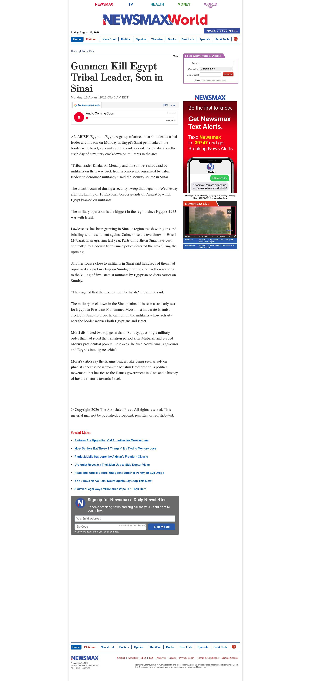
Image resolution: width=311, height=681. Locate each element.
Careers (172, 657)
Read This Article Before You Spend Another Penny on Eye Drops (119, 472)
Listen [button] (187, 236)
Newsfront (109, 39)
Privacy (78, 532)
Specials (204, 39)
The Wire (157, 39)
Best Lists (187, 39)
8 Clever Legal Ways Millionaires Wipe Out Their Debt (110, 489)
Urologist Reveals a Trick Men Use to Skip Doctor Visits (112, 464)
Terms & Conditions (207, 657)
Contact (121, 657)
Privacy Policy (186, 657)
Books (172, 39)
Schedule (221, 236)
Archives (161, 657)
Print (165, 105)
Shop (143, 657)
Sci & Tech (222, 39)
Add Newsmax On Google (89, 105)
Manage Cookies (230, 657)
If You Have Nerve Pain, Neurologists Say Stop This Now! (113, 480)
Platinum (91, 39)
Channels (203, 236)
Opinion (141, 39)
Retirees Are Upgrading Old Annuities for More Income (111, 440)
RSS (151, 657)
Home (77, 39)
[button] (236, 39)
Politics (125, 39)
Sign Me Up (162, 527)
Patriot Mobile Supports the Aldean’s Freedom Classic (111, 456)
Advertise (133, 657)
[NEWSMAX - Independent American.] (155, 19)
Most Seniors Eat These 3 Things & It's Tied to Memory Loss (115, 448)
